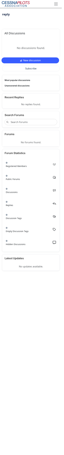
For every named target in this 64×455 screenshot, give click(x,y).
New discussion (32, 60)
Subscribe (30, 68)
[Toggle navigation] (56, 4)
